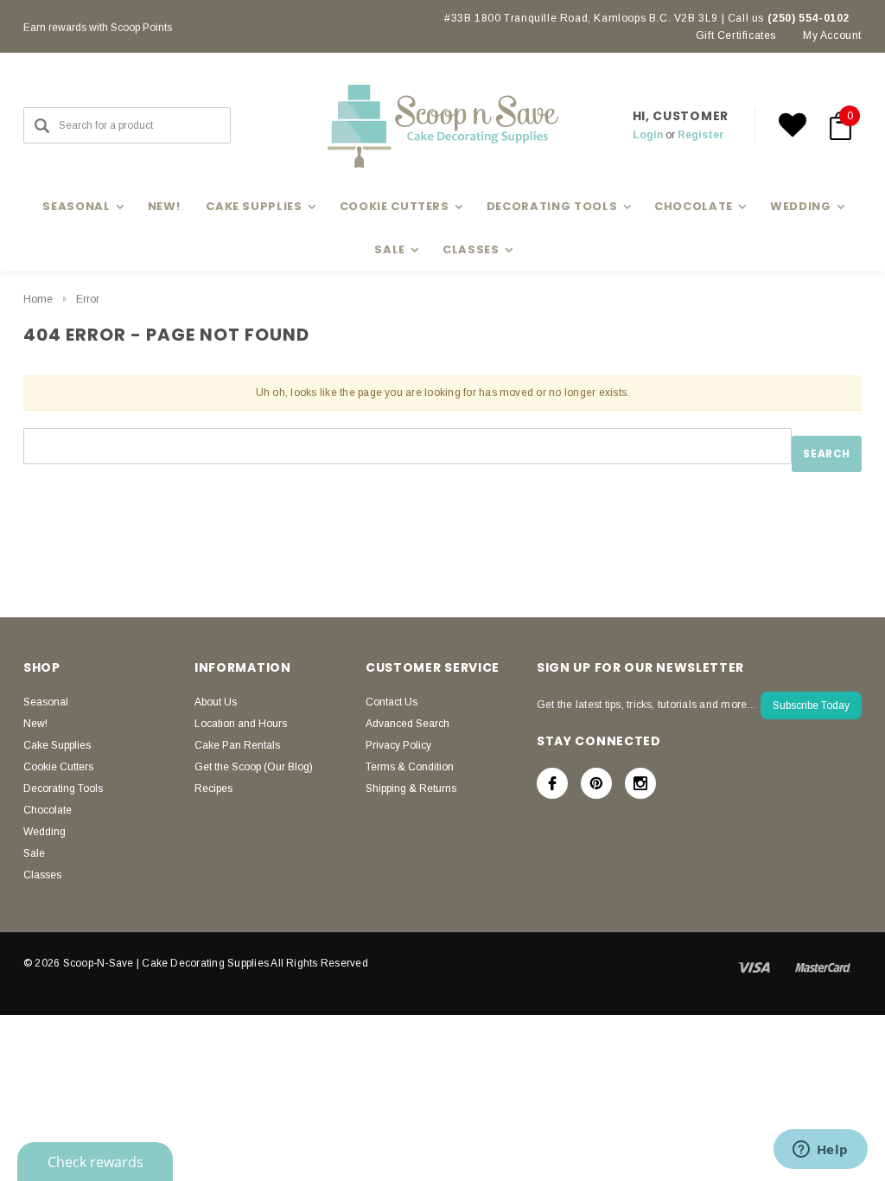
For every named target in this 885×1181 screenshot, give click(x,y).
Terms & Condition (410, 767)
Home (38, 299)
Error (87, 299)
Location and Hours (240, 724)
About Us (215, 702)
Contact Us (391, 702)
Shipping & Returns (411, 788)
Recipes (213, 788)
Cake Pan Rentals (237, 745)
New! (164, 206)
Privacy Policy (398, 745)
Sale (34, 853)
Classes (42, 875)
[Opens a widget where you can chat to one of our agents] (820, 1150)
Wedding (44, 832)
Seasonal (45, 702)
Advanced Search (407, 724)
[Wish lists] (792, 125)
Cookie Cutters (58, 767)
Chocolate (47, 810)
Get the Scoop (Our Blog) (253, 767)
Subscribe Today (811, 705)
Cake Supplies (57, 745)
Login (648, 135)
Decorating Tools (63, 788)
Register (700, 135)
